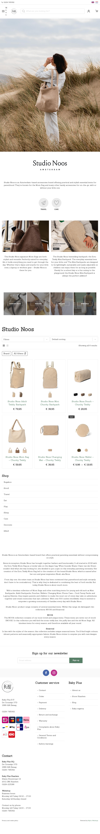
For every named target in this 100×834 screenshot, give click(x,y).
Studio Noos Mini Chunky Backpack (50, 386)
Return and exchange (48, 715)
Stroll (6, 488)
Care (6, 519)
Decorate (8, 525)
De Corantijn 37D (9, 764)
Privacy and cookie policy (10, 820)
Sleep (6, 512)
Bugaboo (8, 482)
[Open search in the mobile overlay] (53, 11)
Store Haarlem (79, 696)
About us (76, 690)
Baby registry (78, 708)
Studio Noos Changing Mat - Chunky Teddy (50, 441)
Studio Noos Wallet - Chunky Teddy (82, 441)
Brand (7, 353)
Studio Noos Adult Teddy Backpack (17, 386)
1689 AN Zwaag (9, 767)
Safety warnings (46, 744)
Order (41, 696)
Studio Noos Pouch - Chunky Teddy (82, 386)
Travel (7, 494)
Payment (43, 702)
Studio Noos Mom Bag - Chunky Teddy (17, 441)
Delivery (42, 708)
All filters (18, 353)
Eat (5, 500)
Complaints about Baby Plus (48, 728)
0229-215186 (8, 784)
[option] (50, 85)
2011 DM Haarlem (10, 781)
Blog (74, 702)
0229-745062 (8, 711)
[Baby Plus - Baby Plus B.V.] (15, 11)
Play (6, 506)
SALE (6, 531)
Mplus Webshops (93, 820)
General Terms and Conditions (46, 736)
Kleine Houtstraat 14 (11, 779)
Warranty (43, 721)
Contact (42, 690)
